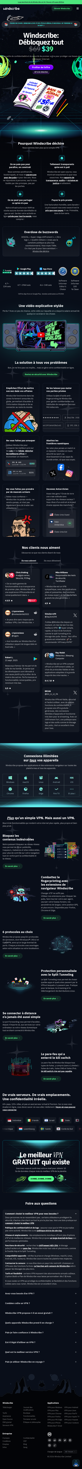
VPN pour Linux (70, 1410)
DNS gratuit (7, 1422)
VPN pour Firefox (54, 1417)
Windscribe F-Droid (54, 1426)
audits (62, 180)
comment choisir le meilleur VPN (19, 1223)
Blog (25, 1444)
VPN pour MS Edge (54, 1420)
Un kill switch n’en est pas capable (56, 1071)
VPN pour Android (71, 1407)
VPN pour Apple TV (71, 1417)
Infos (5, 1447)
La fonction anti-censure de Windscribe (52, 1266)
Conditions (7, 1441)
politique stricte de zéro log (49, 1230)
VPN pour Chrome (54, 1413)
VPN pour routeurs (71, 1423)
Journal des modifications (28, 1408)
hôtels (21, 451)
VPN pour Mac (53, 1410)
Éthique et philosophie (32, 1422)
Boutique (26, 1413)
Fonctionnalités (29, 1416)
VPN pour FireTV (70, 1413)
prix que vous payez (54, 210)
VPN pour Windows (54, 1407)
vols (11, 451)
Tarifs (5, 1413)
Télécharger (7, 1407)
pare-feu (27, 1248)
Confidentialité (28, 1438)
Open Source (7, 1419)
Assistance (7, 1416)
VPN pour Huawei (71, 1420)
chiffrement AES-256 (48, 1245)
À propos (6, 1438)
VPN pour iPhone (54, 1423)
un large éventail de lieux (61, 1238)
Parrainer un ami (29, 1419)
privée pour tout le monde (19, 216)
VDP (25, 1441)
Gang (25, 1447)
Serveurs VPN (8, 1425)
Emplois (6, 1444)
